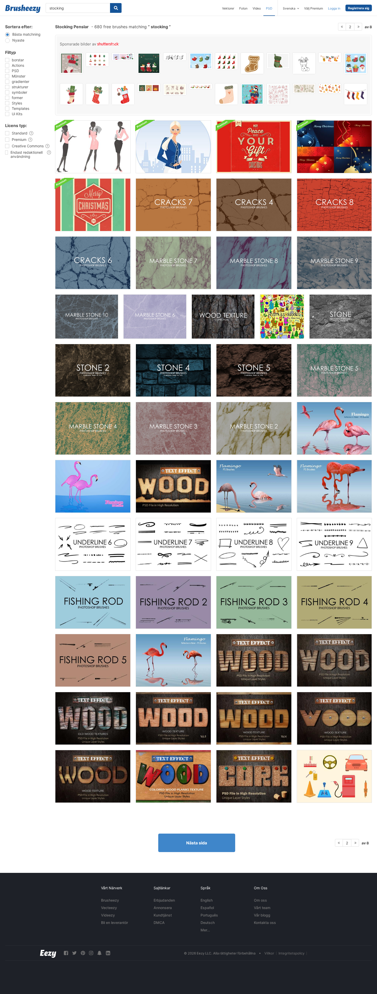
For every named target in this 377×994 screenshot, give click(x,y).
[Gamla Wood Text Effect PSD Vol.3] (334, 660)
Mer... (205, 930)
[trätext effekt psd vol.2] (254, 660)
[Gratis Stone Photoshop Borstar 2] (93, 370)
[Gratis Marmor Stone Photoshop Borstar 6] (154, 316)
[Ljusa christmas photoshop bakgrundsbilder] (334, 146)
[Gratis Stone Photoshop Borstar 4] (173, 370)
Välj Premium (313, 8)
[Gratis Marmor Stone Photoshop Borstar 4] (93, 428)
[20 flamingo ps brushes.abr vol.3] (173, 660)
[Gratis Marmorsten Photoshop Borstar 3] (173, 428)
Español (207, 907)
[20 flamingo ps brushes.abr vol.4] (254, 486)
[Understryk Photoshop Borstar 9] (334, 544)
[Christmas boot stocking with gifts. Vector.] (123, 94)
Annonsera (163, 907)
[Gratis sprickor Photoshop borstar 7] (173, 204)
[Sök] (116, 8)
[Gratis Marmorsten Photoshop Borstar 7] (173, 262)
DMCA (159, 922)
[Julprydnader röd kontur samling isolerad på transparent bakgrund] (278, 94)
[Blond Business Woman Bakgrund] (173, 146)
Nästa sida (196, 842)
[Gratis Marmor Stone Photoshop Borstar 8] (254, 262)
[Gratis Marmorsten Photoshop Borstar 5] (334, 370)
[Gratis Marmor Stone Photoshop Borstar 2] (254, 428)
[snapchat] (99, 953)
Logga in (334, 8)
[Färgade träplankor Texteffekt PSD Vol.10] (173, 776)
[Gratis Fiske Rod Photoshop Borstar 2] (173, 602)
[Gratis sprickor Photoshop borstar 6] (93, 262)
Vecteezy (109, 907)
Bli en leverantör (114, 922)
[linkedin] (108, 953)
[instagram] (91, 953)
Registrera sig (358, 8)
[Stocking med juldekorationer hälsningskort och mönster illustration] (123, 56)
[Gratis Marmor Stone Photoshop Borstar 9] (334, 262)
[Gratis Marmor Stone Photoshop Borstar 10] (86, 316)
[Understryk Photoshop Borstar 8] (254, 544)
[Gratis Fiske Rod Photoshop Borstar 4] (334, 602)
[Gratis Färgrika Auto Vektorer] (334, 776)
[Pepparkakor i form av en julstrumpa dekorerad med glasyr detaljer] (252, 63)
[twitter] (74, 953)
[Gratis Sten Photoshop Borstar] (340, 316)
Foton (243, 8)
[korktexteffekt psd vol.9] (254, 776)
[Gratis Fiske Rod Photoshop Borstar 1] (93, 602)
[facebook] (66, 953)
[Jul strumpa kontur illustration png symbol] (304, 63)
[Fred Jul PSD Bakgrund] (254, 146)
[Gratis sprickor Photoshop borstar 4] (254, 204)
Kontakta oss (265, 922)
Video (257, 8)
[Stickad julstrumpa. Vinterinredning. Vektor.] (226, 94)
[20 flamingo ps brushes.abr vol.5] (334, 486)
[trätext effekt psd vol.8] (93, 776)
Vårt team (262, 907)
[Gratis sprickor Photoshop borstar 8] (334, 204)
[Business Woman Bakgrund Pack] (93, 146)
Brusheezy (110, 900)
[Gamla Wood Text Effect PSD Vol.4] (93, 718)
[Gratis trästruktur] (223, 316)
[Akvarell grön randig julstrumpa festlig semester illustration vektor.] (278, 60)
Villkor (269, 953)
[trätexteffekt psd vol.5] (173, 718)
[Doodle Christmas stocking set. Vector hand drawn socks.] (174, 56)
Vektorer (228, 8)
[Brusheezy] (23, 9)
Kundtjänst (163, 915)
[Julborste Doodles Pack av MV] (282, 316)
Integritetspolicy (291, 953)
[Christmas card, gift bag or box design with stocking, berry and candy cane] (71, 63)
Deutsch (208, 922)
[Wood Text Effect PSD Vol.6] (254, 718)
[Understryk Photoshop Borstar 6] (93, 544)
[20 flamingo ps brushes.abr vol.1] (93, 486)
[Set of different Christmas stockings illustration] (200, 61)
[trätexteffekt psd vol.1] (173, 486)
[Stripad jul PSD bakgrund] (93, 204)
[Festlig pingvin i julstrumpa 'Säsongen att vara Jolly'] (252, 94)
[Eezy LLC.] (48, 953)
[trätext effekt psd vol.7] (334, 718)
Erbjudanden (164, 900)
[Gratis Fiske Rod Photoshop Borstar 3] (254, 602)
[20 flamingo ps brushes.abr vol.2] (334, 428)
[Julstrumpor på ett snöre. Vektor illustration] (330, 57)
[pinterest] (83, 953)
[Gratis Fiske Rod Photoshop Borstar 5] (93, 660)
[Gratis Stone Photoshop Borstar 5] (254, 370)
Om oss (260, 900)
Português (209, 915)
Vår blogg (262, 915)
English (207, 900)
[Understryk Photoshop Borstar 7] (173, 544)
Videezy (108, 915)
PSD (269, 8)
